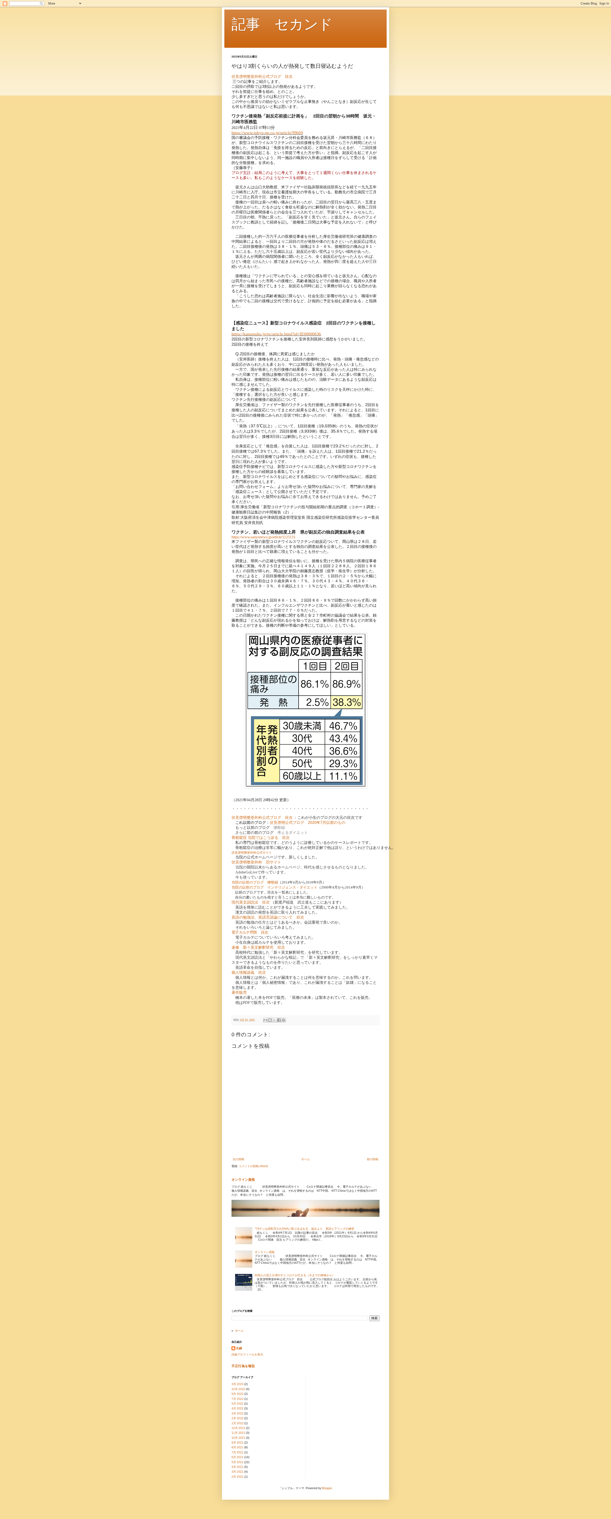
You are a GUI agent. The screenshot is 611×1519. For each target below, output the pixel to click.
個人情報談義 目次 (249, 972)
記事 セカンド (282, 24)
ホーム (305, 1159)
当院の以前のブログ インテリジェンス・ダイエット (274, 887)
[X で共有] (274, 1020)
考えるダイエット (292, 833)
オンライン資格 (243, 1179)
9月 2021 (237, 1442)
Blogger (327, 1488)
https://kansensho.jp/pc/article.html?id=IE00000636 (276, 334)
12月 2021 (238, 1428)
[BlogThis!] (270, 1020)
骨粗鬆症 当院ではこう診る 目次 (261, 838)
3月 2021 (237, 1471)
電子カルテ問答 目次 (250, 932)
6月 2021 (237, 1457)
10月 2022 (238, 1389)
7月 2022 (237, 1399)
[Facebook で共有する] (279, 1020)
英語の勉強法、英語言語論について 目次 (268, 917)
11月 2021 (238, 1432)
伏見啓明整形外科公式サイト (252, 852)
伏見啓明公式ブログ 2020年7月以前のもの (307, 822)
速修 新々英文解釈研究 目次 (258, 947)
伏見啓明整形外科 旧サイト (256, 862)
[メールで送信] (265, 1020)
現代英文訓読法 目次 (251, 902)
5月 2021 (237, 1462)
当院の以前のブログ (248, 882)
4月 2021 (237, 1467)
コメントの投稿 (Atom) (253, 1166)
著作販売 (239, 992)
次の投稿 (238, 1159)
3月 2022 (237, 1413)
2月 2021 (237, 1476)
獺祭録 (279, 828)
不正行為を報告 (243, 1366)
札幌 (239, 1348)
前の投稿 (372, 1159)
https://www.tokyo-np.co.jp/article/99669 (267, 132)
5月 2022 (237, 1403)
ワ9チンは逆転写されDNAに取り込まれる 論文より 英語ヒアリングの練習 (304, 1228)
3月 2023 (237, 1384)
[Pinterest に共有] (283, 1020)
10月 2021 (238, 1438)
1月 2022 (237, 1423)
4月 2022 (237, 1408)
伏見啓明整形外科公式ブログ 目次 (262, 76)
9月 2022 (237, 1394)
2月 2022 (237, 1418)
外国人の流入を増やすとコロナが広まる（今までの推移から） (295, 1275)
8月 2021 (237, 1447)
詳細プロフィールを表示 (247, 1354)
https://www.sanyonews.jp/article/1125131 (263, 537)
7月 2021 (237, 1452)
